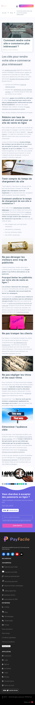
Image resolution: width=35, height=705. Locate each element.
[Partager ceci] (8, 484)
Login (6, 660)
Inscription (7, 668)
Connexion (7, 656)
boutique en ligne (23, 312)
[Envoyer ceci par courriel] (4, 484)
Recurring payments (11, 581)
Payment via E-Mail (11, 572)
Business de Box (9, 595)
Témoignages (8, 616)
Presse (6, 625)
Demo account (9, 685)
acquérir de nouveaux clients (19, 79)
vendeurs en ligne (10, 70)
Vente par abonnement (11, 576)
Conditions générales (9, 637)
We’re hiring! (6, 633)
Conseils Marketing (13, 49)
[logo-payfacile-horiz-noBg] (4, 6)
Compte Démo (9, 681)
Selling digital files (10, 591)
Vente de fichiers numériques (13, 586)
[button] (17, 6)
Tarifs (6, 673)
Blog (6, 49)
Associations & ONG (11, 599)
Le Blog (6, 607)
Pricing (6, 677)
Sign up (6, 664)
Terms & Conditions (8, 642)
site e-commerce (8, 102)
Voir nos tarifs (7, 505)
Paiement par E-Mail (10, 567)
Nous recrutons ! (7, 629)
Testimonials (8, 621)
